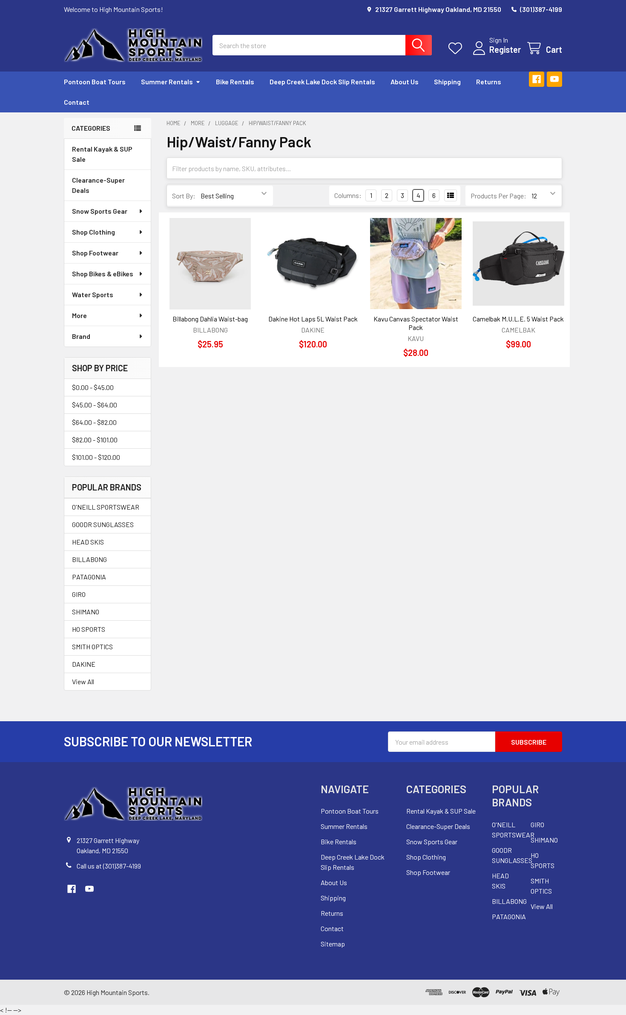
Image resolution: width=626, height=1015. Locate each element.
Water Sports (92, 294)
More (79, 315)
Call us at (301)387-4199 (109, 866)
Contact (76, 102)
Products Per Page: (498, 196)
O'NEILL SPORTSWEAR (105, 507)
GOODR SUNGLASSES (103, 524)
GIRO (79, 594)
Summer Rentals (167, 81)
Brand (81, 336)
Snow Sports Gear (99, 211)
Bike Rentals (235, 81)
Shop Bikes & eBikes (102, 274)
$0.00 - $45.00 (93, 387)
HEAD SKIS (88, 542)
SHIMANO (85, 612)
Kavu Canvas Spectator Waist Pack (415, 323)
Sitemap (333, 944)
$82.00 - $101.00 (95, 440)
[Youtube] (554, 79)
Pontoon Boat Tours (95, 81)
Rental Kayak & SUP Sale (102, 154)
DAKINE (83, 664)
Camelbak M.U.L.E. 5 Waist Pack (518, 319)
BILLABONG (89, 559)
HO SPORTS (88, 629)
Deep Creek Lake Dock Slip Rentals (322, 81)
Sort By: (183, 196)
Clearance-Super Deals (98, 185)
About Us (405, 81)
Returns (488, 81)
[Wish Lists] (457, 48)
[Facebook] (536, 79)
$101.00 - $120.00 (96, 457)
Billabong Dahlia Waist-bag (210, 319)
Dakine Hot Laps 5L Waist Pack (313, 319)
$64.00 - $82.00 (94, 422)
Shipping (447, 81)
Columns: (348, 195)
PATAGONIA (89, 577)
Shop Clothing (93, 232)
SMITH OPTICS (92, 646)
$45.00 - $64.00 (94, 405)
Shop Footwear (95, 253)
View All (83, 681)
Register (505, 49)
